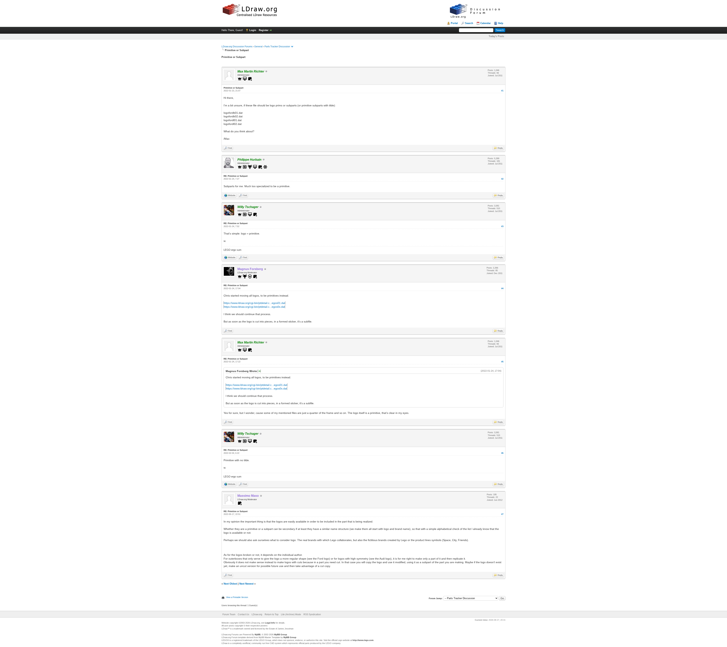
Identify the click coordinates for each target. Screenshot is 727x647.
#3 (502, 226)
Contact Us (243, 614)
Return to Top (271, 614)
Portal (454, 23)
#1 (502, 91)
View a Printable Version (237, 597)
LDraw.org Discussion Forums (237, 46)
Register (263, 30)
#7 (502, 514)
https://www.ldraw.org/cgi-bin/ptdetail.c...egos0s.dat (254, 306)
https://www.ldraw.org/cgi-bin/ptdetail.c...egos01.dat (254, 302)
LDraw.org (257, 614)
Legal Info (270, 623)
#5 (502, 361)
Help (500, 23)
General (258, 46)
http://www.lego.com (363, 640)
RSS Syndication (312, 614)
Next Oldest (230, 583)
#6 (502, 453)
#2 (502, 179)
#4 (502, 288)
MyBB (258, 634)
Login (252, 30)
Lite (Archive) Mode (291, 614)
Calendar (485, 23)
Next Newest (246, 583)
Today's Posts (496, 36)
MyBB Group (280, 634)
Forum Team (228, 614)
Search (469, 23)
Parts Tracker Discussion (277, 46)
